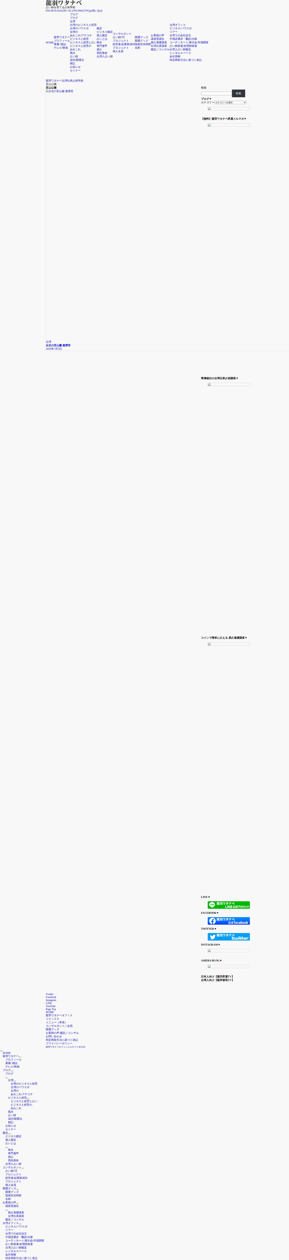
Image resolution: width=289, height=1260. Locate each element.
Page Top (51, 1009)
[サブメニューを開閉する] (20, 1056)
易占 (99, 49)
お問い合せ (96, 10)
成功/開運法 (77, 59)
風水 (72, 52)
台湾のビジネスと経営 (83, 24)
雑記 (72, 63)
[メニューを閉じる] (1, 1050)
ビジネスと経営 (79, 38)
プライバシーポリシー (59, 1043)
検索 (203, 87)
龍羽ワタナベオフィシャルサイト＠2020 (65, 1047)
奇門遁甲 (102, 45)
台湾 (72, 21)
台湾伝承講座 (159, 45)
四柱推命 (102, 52)
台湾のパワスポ (79, 28)
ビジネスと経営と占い (83, 42)
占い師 (74, 56)
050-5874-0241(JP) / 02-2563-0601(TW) (67, 10)
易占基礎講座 (159, 42)
